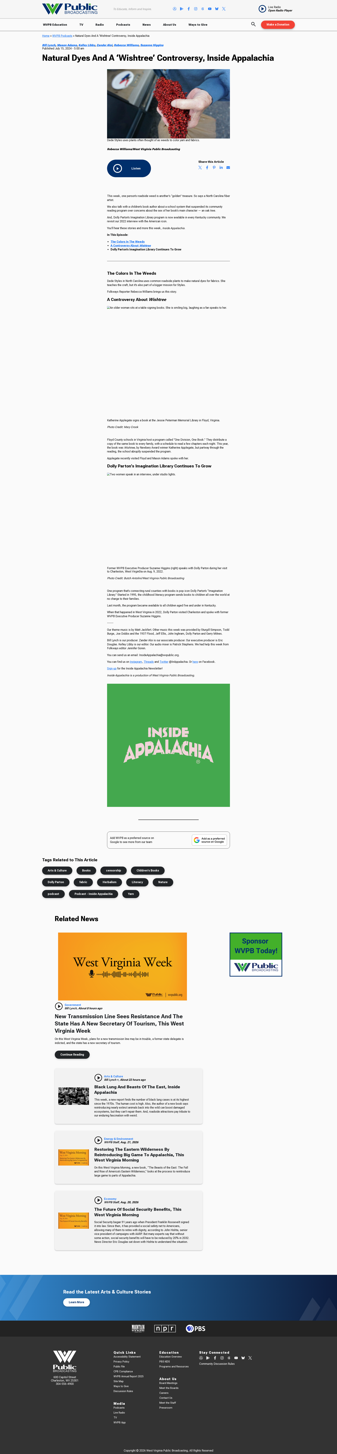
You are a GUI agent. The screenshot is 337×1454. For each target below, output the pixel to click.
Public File (119, 1366)
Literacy (137, 882)
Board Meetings (168, 1383)
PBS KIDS (164, 1361)
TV (81, 24)
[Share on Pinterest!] (214, 168)
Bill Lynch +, (112, 1079)
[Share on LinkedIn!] (221, 168)
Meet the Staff (167, 1402)
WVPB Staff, (112, 1142)
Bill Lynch (48, 45)
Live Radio (119, 1412)
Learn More (76, 1302)
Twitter (164, 661)
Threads (149, 661)
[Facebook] (188, 9)
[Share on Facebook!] (207, 168)
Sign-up (112, 668)
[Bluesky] (217, 9)
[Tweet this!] (200, 168)
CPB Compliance (123, 1371)
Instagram (136, 661)
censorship (113, 870)
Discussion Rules (123, 1391)
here (195, 661)
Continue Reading (72, 1054)
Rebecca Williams (126, 45)
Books (86, 870)
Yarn (131, 894)
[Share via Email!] (228, 168)
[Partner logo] (138, 1328)
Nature (163, 882)
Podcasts (123, 24)
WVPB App (120, 1422)
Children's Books (148, 870)
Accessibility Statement (127, 1356)
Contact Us (165, 1397)
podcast (53, 894)
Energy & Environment (118, 1139)
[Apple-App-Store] (174, 9)
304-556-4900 (65, 1384)
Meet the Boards (169, 1388)
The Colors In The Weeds (128, 241)
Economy (110, 1199)
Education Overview (170, 1356)
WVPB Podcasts (62, 35)
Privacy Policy (121, 1361)
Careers (163, 1393)
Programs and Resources (174, 1366)
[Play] (59, 1006)
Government (73, 1005)
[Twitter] (224, 9)
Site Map (119, 1381)
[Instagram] (195, 9)
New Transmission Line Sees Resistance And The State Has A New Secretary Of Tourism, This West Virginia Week (119, 1023)
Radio (99, 24)
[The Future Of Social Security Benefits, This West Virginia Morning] (73, 1220)
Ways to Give (198, 24)
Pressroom (165, 1407)
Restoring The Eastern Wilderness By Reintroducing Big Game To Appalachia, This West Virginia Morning (139, 1155)
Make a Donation (278, 24)
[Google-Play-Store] (181, 9)
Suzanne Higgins (151, 45)
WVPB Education (55, 24)
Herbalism (109, 882)
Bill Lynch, (71, 1008)
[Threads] (202, 9)
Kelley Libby (86, 45)
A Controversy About (131, 245)
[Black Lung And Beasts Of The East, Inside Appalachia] (73, 1096)
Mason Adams (67, 45)
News (147, 24)
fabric (83, 882)
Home (45, 35)
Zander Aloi (104, 45)
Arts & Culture (57, 870)
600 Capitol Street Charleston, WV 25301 (64, 1379)
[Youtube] (210, 9)
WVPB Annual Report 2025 (129, 1376)
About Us (169, 24)
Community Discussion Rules (217, 1363)
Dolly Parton (56, 882)
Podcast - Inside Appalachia (94, 894)
